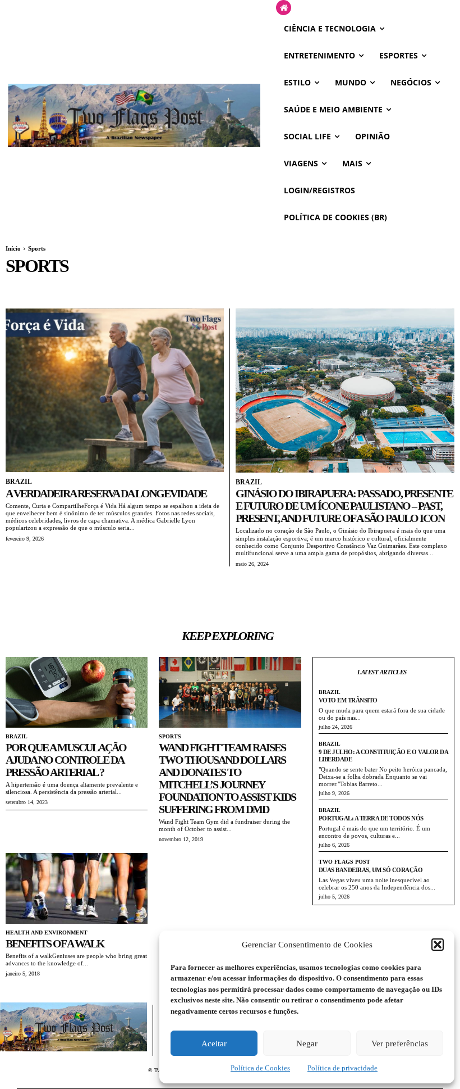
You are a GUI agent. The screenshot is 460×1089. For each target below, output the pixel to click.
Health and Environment (47, 932)
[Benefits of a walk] (77, 888)
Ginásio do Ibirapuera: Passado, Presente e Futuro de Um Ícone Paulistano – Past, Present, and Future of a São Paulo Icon (344, 505)
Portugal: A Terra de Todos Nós (371, 818)
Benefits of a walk (55, 943)
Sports (170, 736)
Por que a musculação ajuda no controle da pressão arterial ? (66, 759)
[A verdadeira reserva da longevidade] (115, 390)
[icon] (283, 8)
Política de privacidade (342, 1068)
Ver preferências (399, 1043)
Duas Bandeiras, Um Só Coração (371, 869)
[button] (437, 944)
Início (13, 248)
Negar (307, 1043)
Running (22, 287)
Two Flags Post (344, 862)
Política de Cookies (260, 1068)
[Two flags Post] (134, 115)
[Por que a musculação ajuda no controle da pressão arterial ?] (77, 692)
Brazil (19, 481)
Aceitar (214, 1043)
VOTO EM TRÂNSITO (348, 700)
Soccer (56, 287)
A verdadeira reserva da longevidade (106, 493)
